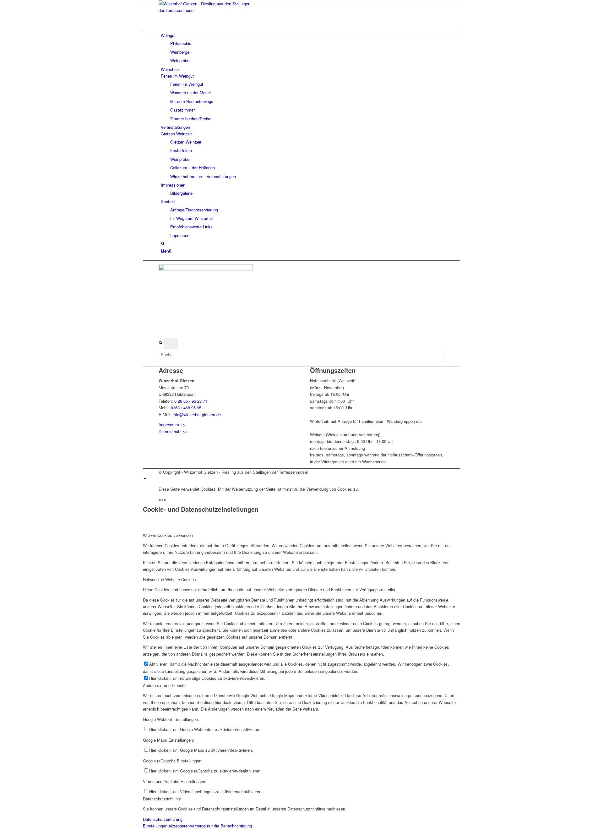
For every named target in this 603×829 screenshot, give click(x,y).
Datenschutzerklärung (162, 819)
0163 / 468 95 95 (186, 408)
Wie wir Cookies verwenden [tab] (168, 535)
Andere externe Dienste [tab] (164, 685)
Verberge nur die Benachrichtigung (221, 826)
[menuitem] (302, 48)
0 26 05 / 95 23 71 (190, 401)
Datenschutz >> (173, 431)
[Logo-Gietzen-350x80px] (206, 10)
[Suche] (163, 244)
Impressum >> (172, 425)
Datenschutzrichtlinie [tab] (162, 799)
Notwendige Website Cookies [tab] (169, 579)
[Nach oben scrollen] (145, 479)
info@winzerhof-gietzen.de (197, 414)
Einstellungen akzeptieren (166, 826)
